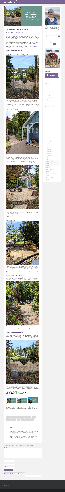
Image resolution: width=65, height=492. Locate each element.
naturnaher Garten (13, 419)
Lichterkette (8, 419)
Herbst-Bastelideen (49, 141)
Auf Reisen (43, 1)
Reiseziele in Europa (49, 163)
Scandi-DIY (48, 167)
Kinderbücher (48, 149)
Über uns (59, 1)
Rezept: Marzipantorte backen (50, 99)
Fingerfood (48, 131)
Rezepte (37, 1)
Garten (20, 32)
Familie (33, 1)
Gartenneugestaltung (25, 418)
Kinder (47, 147)
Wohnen (48, 1)
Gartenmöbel (19, 418)
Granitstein (30, 418)
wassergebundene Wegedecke (29, 419)
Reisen (47, 157)
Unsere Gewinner (48, 83)
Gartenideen (14, 418)
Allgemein (17, 32)
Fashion (47, 129)
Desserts (47, 127)
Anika (13, 32)
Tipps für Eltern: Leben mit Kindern (52, 173)
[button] (7, 393)
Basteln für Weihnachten (50, 119)
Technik (47, 171)
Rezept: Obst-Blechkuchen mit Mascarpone (52, 97)
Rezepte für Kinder (49, 165)
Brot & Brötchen (48, 125)
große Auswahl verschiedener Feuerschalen (16, 211)
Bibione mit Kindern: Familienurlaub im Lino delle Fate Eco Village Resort (52, 89)
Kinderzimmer (48, 153)
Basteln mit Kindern (49, 121)
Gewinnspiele (48, 137)
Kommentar (6, 447)
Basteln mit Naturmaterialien (51, 123)
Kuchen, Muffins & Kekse (50, 155)
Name (5, 459)
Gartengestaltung (8, 418)
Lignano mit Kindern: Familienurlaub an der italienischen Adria (52, 95)
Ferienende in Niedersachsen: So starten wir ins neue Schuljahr (52, 92)
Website (5, 466)
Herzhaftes (48, 143)
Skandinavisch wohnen (50, 169)
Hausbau (34, 418)
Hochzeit (47, 145)
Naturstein (18, 419)
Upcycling (22, 419)
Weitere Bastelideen (49, 177)
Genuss (47, 135)
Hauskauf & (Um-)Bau (49, 139)
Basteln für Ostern (49, 117)
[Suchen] (59, 36)
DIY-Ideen (53, 1)
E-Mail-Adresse (6, 462)
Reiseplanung (48, 159)
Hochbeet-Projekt (28, 279)
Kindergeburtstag (49, 151)
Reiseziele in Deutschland (50, 161)
